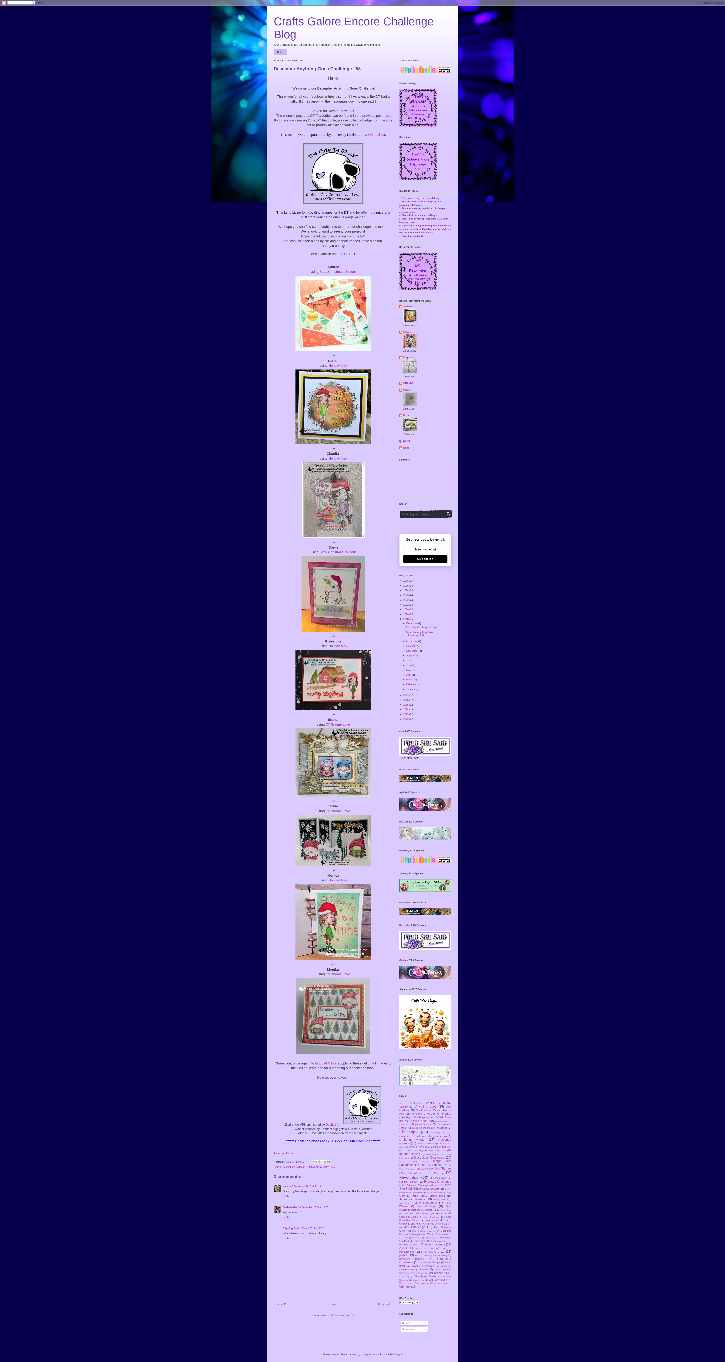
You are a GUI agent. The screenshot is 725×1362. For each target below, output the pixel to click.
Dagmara (408, 357)
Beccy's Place (418, 1120)
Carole (407, 332)
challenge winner (412, 1139)
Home (280, 52)
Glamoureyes (405, 1193)
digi (440, 1165)
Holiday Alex (338, 365)
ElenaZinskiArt (438, 1178)
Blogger (398, 1354)
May (409, 670)
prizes (403, 1255)
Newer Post (283, 1304)
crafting (419, 1150)
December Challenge (293, 1167)
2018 (406, 619)
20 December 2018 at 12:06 (313, 1207)
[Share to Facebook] (325, 1162)
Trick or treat (418, 1280)
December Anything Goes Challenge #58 (419, 634)
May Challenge (414, 1227)
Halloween (418, 1193)
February (411, 684)
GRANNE (408, 383)
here (386, 115)
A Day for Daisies (416, 1103)
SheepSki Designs (430, 1262)
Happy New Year (434, 1193)
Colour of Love (416, 1147)
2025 (406, 585)
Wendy (287, 1186)
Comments (410, 1329)
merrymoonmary (370, 1354)
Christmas (442, 1143)
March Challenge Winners (429, 1223)
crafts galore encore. (434, 1154)
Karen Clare (446, 1210)
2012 (406, 719)
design (402, 1161)
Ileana (406, 415)
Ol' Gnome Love (338, 724)
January (411, 689)
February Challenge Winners (422, 1185)
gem (446, 1189)
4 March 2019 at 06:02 (312, 1228)
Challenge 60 (405, 1136)
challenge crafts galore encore (431, 1136)
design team (418, 1161)
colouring (433, 1147)
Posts (407, 1323)
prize (441, 1251)
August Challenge (439, 1113)
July (409, 660)
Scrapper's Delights (411, 1259)
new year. (416, 1238)
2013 (406, 714)
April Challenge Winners (428, 1110)
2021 (406, 604)
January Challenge (412, 1199)
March (410, 679)
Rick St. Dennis (422, 1256)
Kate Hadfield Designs (416, 1213)
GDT (421, 1189)
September (412, 650)
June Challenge (426, 1206)
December (412, 623)
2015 (406, 704)
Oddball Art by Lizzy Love (321, 1167)
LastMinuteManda (408, 1217)
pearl (444, 1248)
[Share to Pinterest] (328, 1162)
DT (420, 1173)
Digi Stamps (443, 1168)
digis (409, 1173)
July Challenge (426, 1202)
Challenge (408, 1132)
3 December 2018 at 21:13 (306, 1186)
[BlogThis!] (318, 1162)
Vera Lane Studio (438, 1280)
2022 (406, 600)
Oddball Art (376, 135)
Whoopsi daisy (441, 1283)
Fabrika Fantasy (408, 1181)
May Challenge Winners (423, 1231)
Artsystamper (416, 1113)
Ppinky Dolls (427, 1252)
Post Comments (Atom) (341, 1315)
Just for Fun (430, 1210)
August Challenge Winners (420, 1117)
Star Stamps (418, 1273)
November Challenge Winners (431, 1241)
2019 (406, 614)
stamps (437, 1269)
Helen (406, 390)
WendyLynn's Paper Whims (414, 1283)
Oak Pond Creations (408, 1245)
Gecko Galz (432, 1188)
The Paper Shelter (425, 1276)
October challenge (433, 1244)
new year (403, 1238)
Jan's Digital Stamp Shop (429, 1195)
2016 (406, 700)
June (409, 665)
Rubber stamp (440, 1255)
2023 (406, 595)
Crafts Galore (434, 1151)
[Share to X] (321, 1162)
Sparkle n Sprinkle (422, 1266)
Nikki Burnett (430, 1238)
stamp (443, 1266)
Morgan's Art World (422, 1234)
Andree (407, 306)
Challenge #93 (438, 1133)
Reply (286, 1196)
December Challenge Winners (421, 627)
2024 (406, 590)
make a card (432, 1220)
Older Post (384, 1304)
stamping (424, 1269)
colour (402, 1147)
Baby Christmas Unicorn (337, 272)
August (410, 655)
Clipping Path (291, 1228)
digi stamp (422, 1168)
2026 (406, 580)
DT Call (433, 1173)
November (412, 641)
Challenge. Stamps (425, 1144)
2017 (406, 695)
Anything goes (425, 1106)
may (449, 1224)
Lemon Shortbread (431, 1217)
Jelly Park (404, 1203)
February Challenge (437, 1181)
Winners (404, 1286)
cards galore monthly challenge (429, 1128)
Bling (436, 1121)
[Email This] (314, 1162)
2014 (406, 709)
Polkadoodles (406, 1251)
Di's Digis (427, 1165)
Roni (406, 447)
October (411, 646)
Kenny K (441, 1213)
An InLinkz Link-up (284, 1153)
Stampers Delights (407, 1270)
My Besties (443, 1234)
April (409, 674)
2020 (406, 609)
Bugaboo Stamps (422, 1124)
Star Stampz (435, 1273)
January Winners (440, 1200)
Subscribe (425, 559)
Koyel (406, 441)
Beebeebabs (290, 1207)
